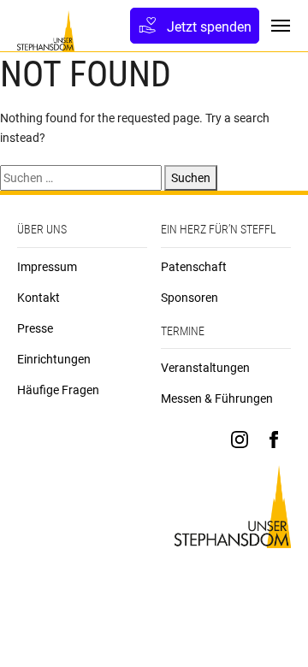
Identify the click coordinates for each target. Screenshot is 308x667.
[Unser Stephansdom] (45, 30)
